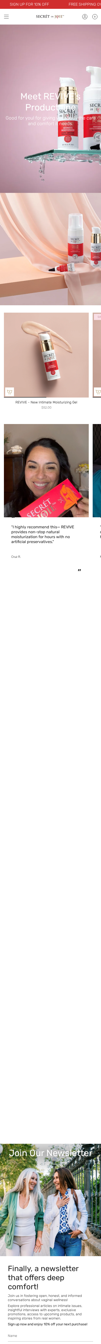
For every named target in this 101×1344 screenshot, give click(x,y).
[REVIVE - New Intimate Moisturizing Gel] (46, 355)
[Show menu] (6, 16)
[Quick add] (9, 391)
